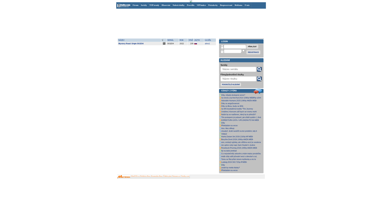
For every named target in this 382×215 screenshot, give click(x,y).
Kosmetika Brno (156, 176)
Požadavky (213, 5)
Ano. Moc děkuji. (228, 128)
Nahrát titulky (179, 5)
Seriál (170, 40)
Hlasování (166, 5)
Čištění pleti (167, 176)
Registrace (253, 52)
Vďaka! (224, 134)
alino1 (207, 44)
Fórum (135, 5)
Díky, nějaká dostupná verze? (233, 95)
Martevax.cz (123, 176)
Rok (182, 40)
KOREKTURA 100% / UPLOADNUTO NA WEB (240, 120)
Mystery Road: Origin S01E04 (131, 44)
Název (121, 40)
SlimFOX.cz (135, 176)
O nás (247, 5)
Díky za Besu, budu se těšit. (232, 106)
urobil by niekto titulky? (230, 168)
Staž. (191, 40)
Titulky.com (185, 176)
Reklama (238, 5)
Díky (223, 123)
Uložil (208, 40)
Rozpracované (226, 5)
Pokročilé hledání (231, 84)
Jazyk (197, 40)
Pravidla (190, 5)
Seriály (144, 5)
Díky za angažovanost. (230, 103)
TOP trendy (154, 5)
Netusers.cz (176, 176)
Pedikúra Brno (145, 176)
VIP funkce (201, 5)
